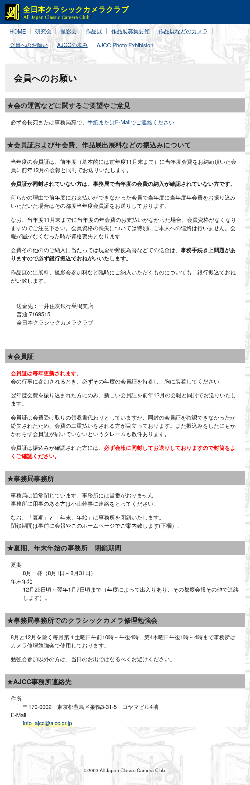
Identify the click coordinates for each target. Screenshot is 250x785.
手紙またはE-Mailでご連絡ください (131, 122)
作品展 (94, 31)
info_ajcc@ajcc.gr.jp (47, 723)
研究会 (43, 31)
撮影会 (68, 31)
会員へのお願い (28, 45)
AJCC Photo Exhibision (125, 45)
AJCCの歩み (72, 45)
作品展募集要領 (130, 31)
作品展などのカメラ (183, 31)
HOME (17, 31)
